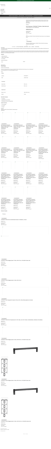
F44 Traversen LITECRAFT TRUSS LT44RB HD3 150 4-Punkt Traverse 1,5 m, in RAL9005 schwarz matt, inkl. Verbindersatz (18, 176)
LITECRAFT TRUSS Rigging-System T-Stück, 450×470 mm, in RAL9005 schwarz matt (15, 260)
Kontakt (8, 429)
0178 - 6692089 (4, 2)
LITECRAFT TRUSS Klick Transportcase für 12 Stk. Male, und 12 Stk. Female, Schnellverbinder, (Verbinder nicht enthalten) (21, 319)
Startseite (27, 20)
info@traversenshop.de (11, 1)
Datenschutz (5, 429)
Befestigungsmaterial (29, 15)
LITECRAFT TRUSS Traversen (13, 15)
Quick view (2, 122)
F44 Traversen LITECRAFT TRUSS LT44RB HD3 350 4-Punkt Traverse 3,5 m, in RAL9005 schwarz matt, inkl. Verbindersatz (18, 201)
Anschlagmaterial (21, 15)
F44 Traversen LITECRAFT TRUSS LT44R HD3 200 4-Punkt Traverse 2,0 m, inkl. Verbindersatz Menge (38, 36)
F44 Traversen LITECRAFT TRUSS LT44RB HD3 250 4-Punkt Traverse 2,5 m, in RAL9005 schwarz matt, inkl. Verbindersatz (43, 176)
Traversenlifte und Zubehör (38, 15)
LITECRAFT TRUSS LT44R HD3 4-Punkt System (41, 43)
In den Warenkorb (29, 41)
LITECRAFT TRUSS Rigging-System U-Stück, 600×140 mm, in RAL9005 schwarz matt (15, 380)
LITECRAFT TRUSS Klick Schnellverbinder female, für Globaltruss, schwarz (14, 219)
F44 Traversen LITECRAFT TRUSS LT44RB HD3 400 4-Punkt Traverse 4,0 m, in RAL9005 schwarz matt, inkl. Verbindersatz (31, 201)
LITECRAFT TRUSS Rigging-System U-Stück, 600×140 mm (11, 280)
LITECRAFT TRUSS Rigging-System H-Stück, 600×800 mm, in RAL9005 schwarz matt (15, 339)
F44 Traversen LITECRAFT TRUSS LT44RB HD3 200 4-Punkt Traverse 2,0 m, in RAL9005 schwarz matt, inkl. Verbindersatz (31, 176)
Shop (29, 20)
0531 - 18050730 (4, 1)
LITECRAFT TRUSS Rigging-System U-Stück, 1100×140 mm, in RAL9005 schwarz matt (16, 421)
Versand (28, 32)
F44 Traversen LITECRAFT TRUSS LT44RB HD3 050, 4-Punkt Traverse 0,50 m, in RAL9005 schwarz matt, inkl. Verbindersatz (43, 151)
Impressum (2, 429)
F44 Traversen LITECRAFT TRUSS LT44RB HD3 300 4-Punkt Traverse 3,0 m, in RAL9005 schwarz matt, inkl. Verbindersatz (6, 201)
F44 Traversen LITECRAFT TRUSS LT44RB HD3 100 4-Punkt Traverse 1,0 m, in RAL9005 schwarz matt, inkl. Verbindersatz (6, 176)
